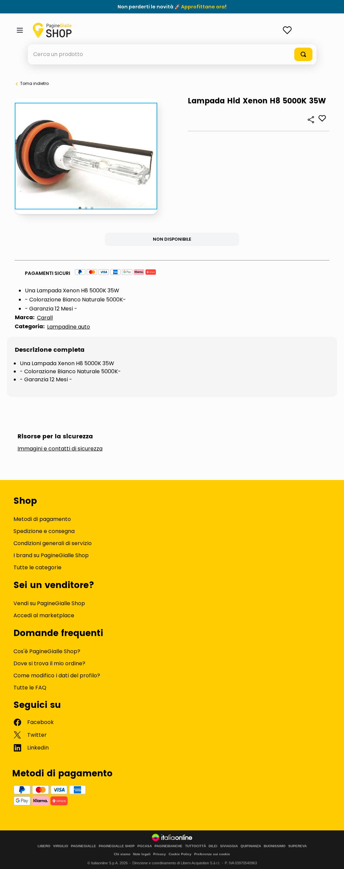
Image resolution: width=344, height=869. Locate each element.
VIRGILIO (60, 846)
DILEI (213, 846)
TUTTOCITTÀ (195, 846)
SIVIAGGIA (229, 846)
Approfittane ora (203, 6)
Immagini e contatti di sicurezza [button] (59, 449)
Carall (45, 318)
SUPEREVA (297, 846)
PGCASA (144, 846)
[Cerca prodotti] (303, 54)
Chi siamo (122, 854)
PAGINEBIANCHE (168, 846)
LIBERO (44, 846)
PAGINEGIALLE (83, 846)
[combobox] (172, 54)
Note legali (141, 854)
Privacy (159, 854)
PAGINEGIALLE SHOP (117, 846)
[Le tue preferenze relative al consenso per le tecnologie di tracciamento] (332, 857)
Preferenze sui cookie (212, 854)
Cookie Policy (180, 854)
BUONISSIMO (275, 846)
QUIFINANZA (251, 846)
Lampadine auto (68, 327)
